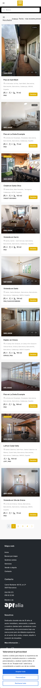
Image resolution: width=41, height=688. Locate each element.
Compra (34, 27)
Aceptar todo (20, 671)
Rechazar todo (20, 683)
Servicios (8, 564)
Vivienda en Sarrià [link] (10, 237)
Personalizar (20, 677)
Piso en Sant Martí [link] (10, 80)
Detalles (33, 94)
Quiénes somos (11, 560)
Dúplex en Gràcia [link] (10, 340)
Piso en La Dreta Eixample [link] (14, 134)
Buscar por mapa (11, 556)
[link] (20, 50)
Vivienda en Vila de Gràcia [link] (14, 500)
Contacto (8, 571)
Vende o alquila (11, 567)
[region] (20, 668)
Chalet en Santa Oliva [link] (12, 186)
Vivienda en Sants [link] (10, 288)
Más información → (12, 643)
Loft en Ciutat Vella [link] (11, 446)
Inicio (7, 552)
